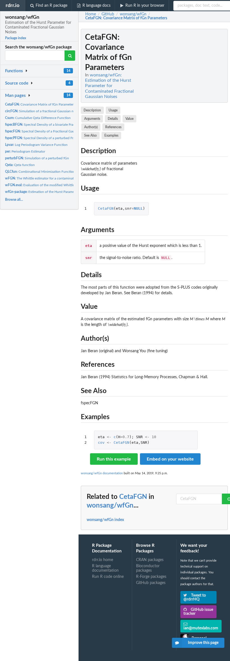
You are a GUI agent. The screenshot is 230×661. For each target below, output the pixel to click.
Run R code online (108, 577)
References (113, 127)
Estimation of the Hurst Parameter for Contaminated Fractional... (64, 191)
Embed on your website (170, 459)
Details (113, 118)
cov (101, 442)
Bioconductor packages (148, 568)
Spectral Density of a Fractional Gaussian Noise (48, 131)
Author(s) (91, 127)
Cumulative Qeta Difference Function (38, 118)
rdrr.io (12, 5)
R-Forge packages (151, 577)
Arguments (92, 118)
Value (129, 118)
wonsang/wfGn (110, 505)
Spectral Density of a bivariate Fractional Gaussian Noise (56, 124)
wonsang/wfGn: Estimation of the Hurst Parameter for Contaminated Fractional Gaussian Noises (109, 86)
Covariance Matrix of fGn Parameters (40, 104)
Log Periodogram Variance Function (36, 144)
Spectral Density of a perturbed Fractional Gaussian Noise (57, 138)
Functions (14, 71)
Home (90, 14)
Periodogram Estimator (25, 151)
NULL (138, 208)
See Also (90, 135)
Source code (16, 83)
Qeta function (20, 165)
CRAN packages (150, 560)
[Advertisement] (186, 113)
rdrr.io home (102, 560)
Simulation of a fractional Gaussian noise (42, 111)
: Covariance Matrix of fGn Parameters (126, 18)
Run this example (114, 459)
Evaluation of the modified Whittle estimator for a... (52, 185)
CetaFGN (106, 208)
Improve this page (203, 643)
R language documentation (105, 568)
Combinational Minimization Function (40, 171)
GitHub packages (150, 583)
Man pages (15, 96)
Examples (111, 135)
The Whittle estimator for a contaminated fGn (44, 178)
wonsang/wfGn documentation (102, 473)
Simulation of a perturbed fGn (37, 158)
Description (92, 110)
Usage (113, 110)
